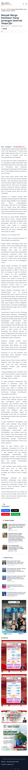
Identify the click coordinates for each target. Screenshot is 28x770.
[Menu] (26, 4)
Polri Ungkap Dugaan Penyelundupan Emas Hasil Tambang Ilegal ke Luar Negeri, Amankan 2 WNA (16, 548)
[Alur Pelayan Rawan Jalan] (14, 656)
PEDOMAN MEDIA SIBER (13, 761)
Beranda (3, 9)
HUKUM (8, 9)
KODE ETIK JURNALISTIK (7, 764)
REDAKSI (3, 761)
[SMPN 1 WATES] (14, 737)
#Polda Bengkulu (5, 506)
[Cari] (23, 4)
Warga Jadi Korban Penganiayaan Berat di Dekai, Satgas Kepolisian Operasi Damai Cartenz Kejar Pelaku (16, 526)
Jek (18, 768)
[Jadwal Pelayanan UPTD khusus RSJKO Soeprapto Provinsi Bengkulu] (14, 716)
